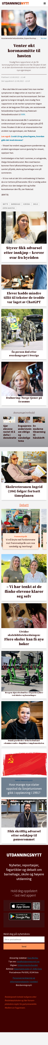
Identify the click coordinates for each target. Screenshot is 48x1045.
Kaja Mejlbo (32, 958)
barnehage (15, 204)
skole (35, 204)
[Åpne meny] (45, 3)
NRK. (23, 114)
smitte (5, 204)
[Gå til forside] (15, 3)
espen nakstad (9, 208)
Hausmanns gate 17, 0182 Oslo (28, 968)
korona (26, 204)
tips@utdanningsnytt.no (28, 961)
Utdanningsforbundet (28, 965)
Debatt (24, 505)
